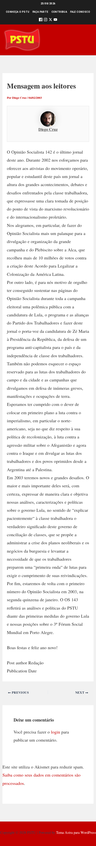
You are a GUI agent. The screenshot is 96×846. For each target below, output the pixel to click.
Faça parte (40, 12)
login (55, 732)
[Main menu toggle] (85, 39)
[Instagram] (45, 20)
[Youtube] (55, 20)
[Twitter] (50, 20)
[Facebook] (40, 20)
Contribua (59, 12)
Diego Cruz (48, 129)
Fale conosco (80, 12)
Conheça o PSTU (18, 12)
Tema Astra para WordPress (76, 832)
